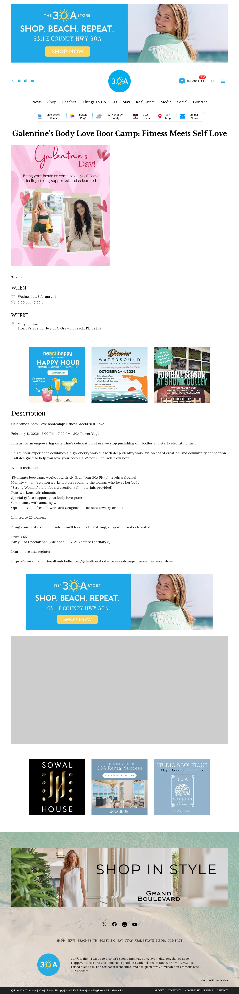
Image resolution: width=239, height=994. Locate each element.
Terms (208, 990)
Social (182, 102)
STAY (129, 940)
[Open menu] (223, 81)
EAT (120, 940)
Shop (51, 102)
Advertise (192, 990)
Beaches (69, 102)
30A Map (168, 116)
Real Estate (145, 102)
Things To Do (94, 102)
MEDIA (161, 940)
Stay (126, 102)
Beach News (194, 116)
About (159, 990)
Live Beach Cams (53, 116)
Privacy (222, 990)
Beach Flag (83, 116)
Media (165, 102)
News (37, 102)
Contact (200, 102)
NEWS (71, 940)
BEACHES (84, 940)
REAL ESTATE (144, 940)
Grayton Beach (29, 324)
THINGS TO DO (104, 940)
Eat (114, 102)
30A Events (145, 116)
